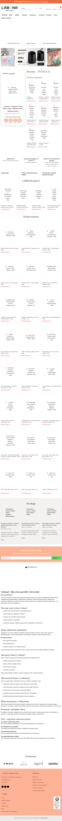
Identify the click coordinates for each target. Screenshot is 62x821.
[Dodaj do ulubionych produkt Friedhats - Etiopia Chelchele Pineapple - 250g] (28, 187)
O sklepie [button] (4, 794)
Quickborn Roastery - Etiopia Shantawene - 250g (43, 144)
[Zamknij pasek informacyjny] (60, 1)
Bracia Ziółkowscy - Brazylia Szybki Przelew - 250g (9, 352)
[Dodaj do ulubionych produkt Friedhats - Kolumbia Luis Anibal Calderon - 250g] (47, 83)
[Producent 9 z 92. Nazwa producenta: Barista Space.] (53, 763)
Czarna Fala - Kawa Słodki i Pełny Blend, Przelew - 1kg (50, 455)
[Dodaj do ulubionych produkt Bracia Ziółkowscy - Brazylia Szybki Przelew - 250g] (18, 326)
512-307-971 (5, 782)
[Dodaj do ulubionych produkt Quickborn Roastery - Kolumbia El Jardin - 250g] (47, 106)
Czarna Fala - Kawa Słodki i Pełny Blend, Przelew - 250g (30, 455)
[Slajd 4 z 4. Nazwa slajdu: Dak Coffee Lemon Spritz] (31, 29)
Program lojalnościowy (39, 790)
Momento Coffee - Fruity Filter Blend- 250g (30, 283)
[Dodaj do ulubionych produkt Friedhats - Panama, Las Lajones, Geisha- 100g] (59, 83)
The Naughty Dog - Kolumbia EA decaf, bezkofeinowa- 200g (31, 421)
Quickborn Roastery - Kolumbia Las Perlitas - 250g (56, 121)
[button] (59, 15)
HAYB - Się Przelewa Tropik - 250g (9, 489)
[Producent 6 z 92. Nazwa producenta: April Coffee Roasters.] (8, 763)
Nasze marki (5, 806)
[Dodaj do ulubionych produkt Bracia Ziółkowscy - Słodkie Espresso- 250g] (39, 223)
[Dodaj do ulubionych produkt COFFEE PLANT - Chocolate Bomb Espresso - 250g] (59, 223)
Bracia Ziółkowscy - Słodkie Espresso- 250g (31, 249)
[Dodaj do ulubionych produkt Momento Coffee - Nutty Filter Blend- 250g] (18, 223)
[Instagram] (5, 787)
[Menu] (59, 797)
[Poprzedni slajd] (4, 29)
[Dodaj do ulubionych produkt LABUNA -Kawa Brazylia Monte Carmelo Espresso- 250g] (18, 292)
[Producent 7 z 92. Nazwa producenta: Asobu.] (23, 763)
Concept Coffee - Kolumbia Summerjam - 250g (7, 421)
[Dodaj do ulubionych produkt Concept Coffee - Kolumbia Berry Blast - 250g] (59, 361)
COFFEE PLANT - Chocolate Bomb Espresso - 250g (50, 249)
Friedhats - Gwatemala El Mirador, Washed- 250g (31, 98)
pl (36, 8)
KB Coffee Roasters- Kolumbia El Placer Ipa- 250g (6, 206)
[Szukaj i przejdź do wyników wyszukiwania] (32, 8)
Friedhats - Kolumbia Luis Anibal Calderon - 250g (44, 98)
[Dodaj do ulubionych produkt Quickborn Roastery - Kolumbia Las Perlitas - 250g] (59, 106)
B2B (3, 808)
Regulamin (35, 777)
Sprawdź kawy (44, 1)
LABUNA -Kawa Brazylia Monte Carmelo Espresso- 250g (8, 318)
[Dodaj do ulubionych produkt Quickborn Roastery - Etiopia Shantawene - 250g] (47, 129)
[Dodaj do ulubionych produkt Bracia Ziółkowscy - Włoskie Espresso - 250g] (59, 292)
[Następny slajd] (58, 29)
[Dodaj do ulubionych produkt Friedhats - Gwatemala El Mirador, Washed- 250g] (35, 83)
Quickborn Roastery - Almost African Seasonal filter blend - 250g (32, 121)
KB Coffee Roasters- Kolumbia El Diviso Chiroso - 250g (9, 387)
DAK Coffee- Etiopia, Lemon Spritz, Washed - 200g (38, 206)
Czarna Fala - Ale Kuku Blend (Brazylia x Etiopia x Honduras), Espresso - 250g (10, 455)
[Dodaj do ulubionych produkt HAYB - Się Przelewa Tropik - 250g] (18, 464)
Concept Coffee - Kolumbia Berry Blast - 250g (51, 387)
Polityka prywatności (38, 782)
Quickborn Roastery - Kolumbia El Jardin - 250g (44, 121)
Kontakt (4, 803)
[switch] (57, 808)
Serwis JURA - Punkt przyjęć (9, 811)
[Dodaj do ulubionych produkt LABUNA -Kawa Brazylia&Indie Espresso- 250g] (59, 257)
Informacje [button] (36, 773)
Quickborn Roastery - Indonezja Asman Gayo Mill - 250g (31, 144)
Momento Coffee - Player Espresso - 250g (9, 283)
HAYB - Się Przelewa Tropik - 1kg (29, 489)
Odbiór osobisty (6, 800)
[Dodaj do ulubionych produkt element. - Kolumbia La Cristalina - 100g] (59, 187)
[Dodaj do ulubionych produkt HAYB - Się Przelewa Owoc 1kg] (59, 464)
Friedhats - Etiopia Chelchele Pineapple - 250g (22, 206)
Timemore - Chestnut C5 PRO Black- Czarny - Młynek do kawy (13, 107)
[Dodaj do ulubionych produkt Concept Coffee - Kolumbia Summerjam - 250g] (18, 395)
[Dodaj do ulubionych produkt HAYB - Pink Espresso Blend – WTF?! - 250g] (39, 326)
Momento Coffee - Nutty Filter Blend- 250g (10, 249)
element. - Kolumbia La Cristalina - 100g (53, 206)
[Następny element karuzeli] (60, 763)
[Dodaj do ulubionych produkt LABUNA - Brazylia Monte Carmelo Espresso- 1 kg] (39, 292)
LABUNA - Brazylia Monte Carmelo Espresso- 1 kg (30, 318)
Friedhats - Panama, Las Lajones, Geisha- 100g (56, 98)
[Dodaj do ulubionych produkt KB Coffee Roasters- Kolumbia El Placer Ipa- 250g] (13, 187)
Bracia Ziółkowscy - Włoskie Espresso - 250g (51, 318)
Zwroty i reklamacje (38, 788)
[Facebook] (3, 787)
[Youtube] (8, 787)
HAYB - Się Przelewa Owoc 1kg (49, 489)
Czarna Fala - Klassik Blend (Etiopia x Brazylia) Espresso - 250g (51, 421)
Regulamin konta (37, 779)
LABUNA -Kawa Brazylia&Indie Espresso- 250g (49, 283)
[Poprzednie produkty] (4, 192)
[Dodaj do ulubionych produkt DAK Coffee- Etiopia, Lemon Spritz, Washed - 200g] (44, 187)
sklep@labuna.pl (6, 780)
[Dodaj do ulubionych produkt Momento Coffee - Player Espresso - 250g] (18, 257)
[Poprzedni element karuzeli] (1, 763)
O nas (3, 798)
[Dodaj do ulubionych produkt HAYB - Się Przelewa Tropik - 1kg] (39, 464)
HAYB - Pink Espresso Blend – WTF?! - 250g (31, 352)
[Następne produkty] (58, 192)
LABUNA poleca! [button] (31, 180)
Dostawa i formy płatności (40, 785)
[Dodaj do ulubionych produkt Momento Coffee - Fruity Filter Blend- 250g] (39, 257)
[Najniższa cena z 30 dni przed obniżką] (20, 114)
